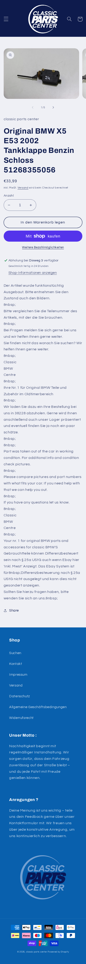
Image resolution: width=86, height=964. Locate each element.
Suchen (15, 653)
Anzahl (9, 195)
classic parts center (36, 952)
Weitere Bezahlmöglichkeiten (43, 247)
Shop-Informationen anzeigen (32, 273)
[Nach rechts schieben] (53, 107)
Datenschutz (19, 696)
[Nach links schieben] (33, 107)
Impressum (18, 674)
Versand (23, 187)
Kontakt (15, 664)
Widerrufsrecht (21, 718)
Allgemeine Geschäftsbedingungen (38, 707)
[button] (6, 19)
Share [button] (14, 610)
